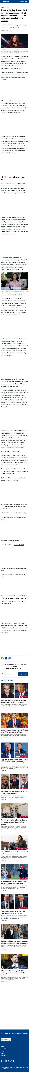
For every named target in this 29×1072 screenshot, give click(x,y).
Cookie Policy (3, 1053)
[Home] (5, 1)
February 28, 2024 (19, 544)
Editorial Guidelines (4, 1048)
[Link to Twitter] (6, 1061)
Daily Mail (12, 315)
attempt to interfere (20, 445)
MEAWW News (4, 1033)
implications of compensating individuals (16, 462)
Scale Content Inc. (16, 1033)
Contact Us (3, 1057)
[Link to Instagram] (3, 1061)
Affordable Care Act (15, 346)
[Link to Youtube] (8, 1061)
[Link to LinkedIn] (13, 1061)
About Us (2, 1046)
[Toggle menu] (26, 1)
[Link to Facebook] (1, 1061)
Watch (22, 1)
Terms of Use (3, 1055)
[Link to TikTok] (11, 1061)
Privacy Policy (3, 1051)
